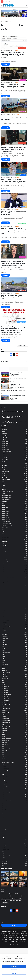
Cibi (3, 658)
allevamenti (4, 437)
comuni (3, 493)
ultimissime (4, 843)
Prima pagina (4, 710)
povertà (3, 706)
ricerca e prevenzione (6, 738)
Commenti (23, 368)
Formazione (4, 583)
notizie (9, 898)
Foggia (8, 895)
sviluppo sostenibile (6, 823)
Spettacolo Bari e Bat (6, 790)
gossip (3, 600)
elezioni (3, 543)
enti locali (4, 551)
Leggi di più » (6, 64)
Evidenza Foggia (5, 567)
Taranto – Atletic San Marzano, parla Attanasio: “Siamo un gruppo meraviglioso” (13, 213)
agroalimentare (5, 433)
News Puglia (4, 898)
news (3, 666)
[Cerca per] (26, 5)
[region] (14, 965)
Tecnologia (4, 829)
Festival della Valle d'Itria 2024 (8, 577)
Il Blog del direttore (6, 602)
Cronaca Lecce (5, 515)
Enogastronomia (5, 549)
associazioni (4, 465)
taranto (10, 900)
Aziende (3, 469)
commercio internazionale (7, 491)
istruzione (4, 630)
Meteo (3, 646)
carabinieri (16, 893)
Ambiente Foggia (5, 445)
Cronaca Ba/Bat (5, 507)
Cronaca (3, 505)
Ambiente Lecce (5, 447)
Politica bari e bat (5, 686)
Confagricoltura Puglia (6, 495)
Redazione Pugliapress (6, 50)
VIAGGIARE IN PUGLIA (6, 855)
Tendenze (4, 831)
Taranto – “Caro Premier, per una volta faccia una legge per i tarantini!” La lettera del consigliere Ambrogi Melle (14, 231)
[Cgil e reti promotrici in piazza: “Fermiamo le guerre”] (5, 374)
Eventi (3, 557)
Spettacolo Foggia (5, 794)
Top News (4, 835)
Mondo (3, 656)
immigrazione (4, 604)
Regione (3, 734)
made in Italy (4, 636)
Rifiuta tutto (14, 973)
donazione (4, 533)
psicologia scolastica (6, 720)
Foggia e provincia (5, 581)
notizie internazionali (6, 672)
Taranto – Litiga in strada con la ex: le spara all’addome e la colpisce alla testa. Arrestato (13, 149)
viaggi (3, 853)
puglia (20, 898)
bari (6, 893)
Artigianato (4, 461)
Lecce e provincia (5, 634)
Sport (3, 802)
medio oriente (4, 644)
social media (4, 776)
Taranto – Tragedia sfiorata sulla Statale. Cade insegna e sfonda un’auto (12, 297)
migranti (3, 648)
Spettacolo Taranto (6, 798)
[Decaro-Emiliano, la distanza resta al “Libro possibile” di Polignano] (5, 380)
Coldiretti (4, 489)
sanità (3, 752)
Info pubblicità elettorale (21, 941)
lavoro (3, 632)
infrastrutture (4, 622)
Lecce (12, 895)
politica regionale (5, 700)
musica (3, 662)
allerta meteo (4, 435)
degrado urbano (5, 527)
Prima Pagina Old (5, 712)
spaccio (3, 784)
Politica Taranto (5, 702)
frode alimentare (5, 589)
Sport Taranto (5, 812)
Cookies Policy (5, 941)
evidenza (3, 895)
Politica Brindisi (5, 688)
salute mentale (5, 750)
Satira (4, 817)
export (3, 573)
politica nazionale (5, 698)
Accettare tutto (14, 966)
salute (3, 746)
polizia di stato (15, 898)
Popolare (5, 368)
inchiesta (4, 610)
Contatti (24, 939)
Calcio (3, 481)
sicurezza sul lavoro (6, 770)
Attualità (3, 467)
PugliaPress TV (5, 728)
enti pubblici (4, 553)
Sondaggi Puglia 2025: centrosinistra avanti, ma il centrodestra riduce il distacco (17, 386)
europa (3, 555)
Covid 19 (3, 503)
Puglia (3, 724)
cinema (3, 483)
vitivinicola (4, 859)
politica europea (5, 690)
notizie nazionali (5, 676)
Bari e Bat (4, 473)
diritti (3, 531)
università (4, 845)
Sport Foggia (4, 808)
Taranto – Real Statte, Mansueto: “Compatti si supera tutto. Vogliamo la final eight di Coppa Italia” (13, 181)
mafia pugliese (5, 638)
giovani (3, 596)
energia (3, 547)
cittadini (3, 485)
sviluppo (3, 821)
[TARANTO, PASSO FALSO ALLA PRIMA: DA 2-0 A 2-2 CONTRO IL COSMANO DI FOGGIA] (14, 884)
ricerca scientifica (5, 740)
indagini (3, 616)
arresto (3, 455)
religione (3, 736)
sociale (3, 778)
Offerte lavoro (5, 678)
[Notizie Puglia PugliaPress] (8, 5)
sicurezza (4, 766)
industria (3, 618)
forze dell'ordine (5, 587)
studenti (3, 819)
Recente (14, 368)
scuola (3, 754)
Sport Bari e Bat (5, 804)
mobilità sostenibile (6, 652)
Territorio (4, 833)
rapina (3, 732)
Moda (3, 654)
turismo (3, 841)
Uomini (3, 847)
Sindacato (4, 774)
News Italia (4, 668)
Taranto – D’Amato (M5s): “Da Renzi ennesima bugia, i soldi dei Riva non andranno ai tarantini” (13, 86)
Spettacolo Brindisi (6, 792)
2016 (6, 21)
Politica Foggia (5, 692)
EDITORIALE (4, 541)
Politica (3, 684)
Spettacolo (4, 788)
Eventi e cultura (5, 559)
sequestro (4, 758)
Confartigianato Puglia (6, 497)
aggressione (4, 429)
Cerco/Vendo (4, 939)
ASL (2, 463)
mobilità (3, 650)
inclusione (4, 614)
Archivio (20, 939)
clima (3, 487)
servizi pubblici (5, 760)
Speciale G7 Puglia (6, 786)
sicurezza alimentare (6, 768)
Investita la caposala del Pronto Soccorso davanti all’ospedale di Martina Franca (17, 397)
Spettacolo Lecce (5, 796)
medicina (4, 642)
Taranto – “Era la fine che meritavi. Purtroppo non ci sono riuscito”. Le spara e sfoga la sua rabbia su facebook (12, 55)
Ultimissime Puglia (5, 902)
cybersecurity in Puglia (6, 523)
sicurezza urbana (5, 772)
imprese (3, 606)
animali (3, 453)
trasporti (3, 837)
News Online (4, 670)
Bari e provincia (5, 475)
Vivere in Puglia (5, 861)
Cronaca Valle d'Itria (6, 519)
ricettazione (4, 742)
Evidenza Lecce (5, 569)
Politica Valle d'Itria (6, 704)
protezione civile (5, 718)
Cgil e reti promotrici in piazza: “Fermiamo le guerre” (17, 373)
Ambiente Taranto (5, 449)
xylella (3, 865)
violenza (3, 857)
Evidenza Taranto (5, 571)
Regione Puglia (4, 900)
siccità (3, 764)
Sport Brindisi (4, 806)
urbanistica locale (5, 849)
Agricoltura (4, 431)
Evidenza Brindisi (5, 565)
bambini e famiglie (5, 471)
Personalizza (14, 969)
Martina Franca (18, 895)
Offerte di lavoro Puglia (13, 939)
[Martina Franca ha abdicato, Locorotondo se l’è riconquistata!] (23, 884)
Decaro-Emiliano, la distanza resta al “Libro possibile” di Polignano (18, 379)
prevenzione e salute (6, 708)
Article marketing (5, 459)
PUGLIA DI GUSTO (6, 726)
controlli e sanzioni (6, 499)
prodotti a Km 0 (5, 714)
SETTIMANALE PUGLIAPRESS (8, 762)
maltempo (4, 640)
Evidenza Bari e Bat (6, 563)
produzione (4, 716)
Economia (4, 539)
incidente (4, 612)
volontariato (4, 863)
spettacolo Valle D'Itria (6, 800)
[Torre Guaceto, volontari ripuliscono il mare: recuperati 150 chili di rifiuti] (14, 873)
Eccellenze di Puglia (6, 537)
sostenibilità (4, 782)
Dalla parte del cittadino (7, 525)
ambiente (4, 439)
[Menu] (1, 5)
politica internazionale (6, 694)
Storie (3, 814)
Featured (3, 575)
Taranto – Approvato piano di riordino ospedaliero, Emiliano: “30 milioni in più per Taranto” (14, 118)
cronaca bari (4, 509)
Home (3, 21)
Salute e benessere (6, 748)
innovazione (4, 624)
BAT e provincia (5, 477)
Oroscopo (4, 680)
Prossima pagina (21, 345)
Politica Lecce (5, 696)
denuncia (4, 529)
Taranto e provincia (6, 825)
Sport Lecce (4, 810)
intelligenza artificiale (6, 626)
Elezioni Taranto (5, 545)
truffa (3, 839)
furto (3, 594)
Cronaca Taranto (5, 517)
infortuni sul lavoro (6, 620)
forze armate (4, 585)
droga (3, 535)
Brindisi (10, 893)
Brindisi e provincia (6, 479)
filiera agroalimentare (6, 579)
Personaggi (4, 682)
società (3, 780)
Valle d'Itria (4, 851)
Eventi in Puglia (5, 561)
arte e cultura (4, 457)
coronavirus (4, 501)
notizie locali (4, 674)
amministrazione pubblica (7, 451)
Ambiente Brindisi (5, 443)
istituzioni (4, 628)
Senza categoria (5, 756)
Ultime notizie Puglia (17, 900)
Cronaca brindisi (5, 511)
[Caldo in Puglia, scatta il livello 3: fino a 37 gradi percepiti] (23, 873)
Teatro (3, 827)
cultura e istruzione (6, 521)
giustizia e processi (6, 598)
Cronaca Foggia (5, 513)
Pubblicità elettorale (6, 722)
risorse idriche (5, 744)
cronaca (20, 893)
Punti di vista (4, 730)
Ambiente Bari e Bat (6, 441)
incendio (3, 608)
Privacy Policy (12, 941)
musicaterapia (5, 664)
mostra (3, 660)
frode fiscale (4, 591)
